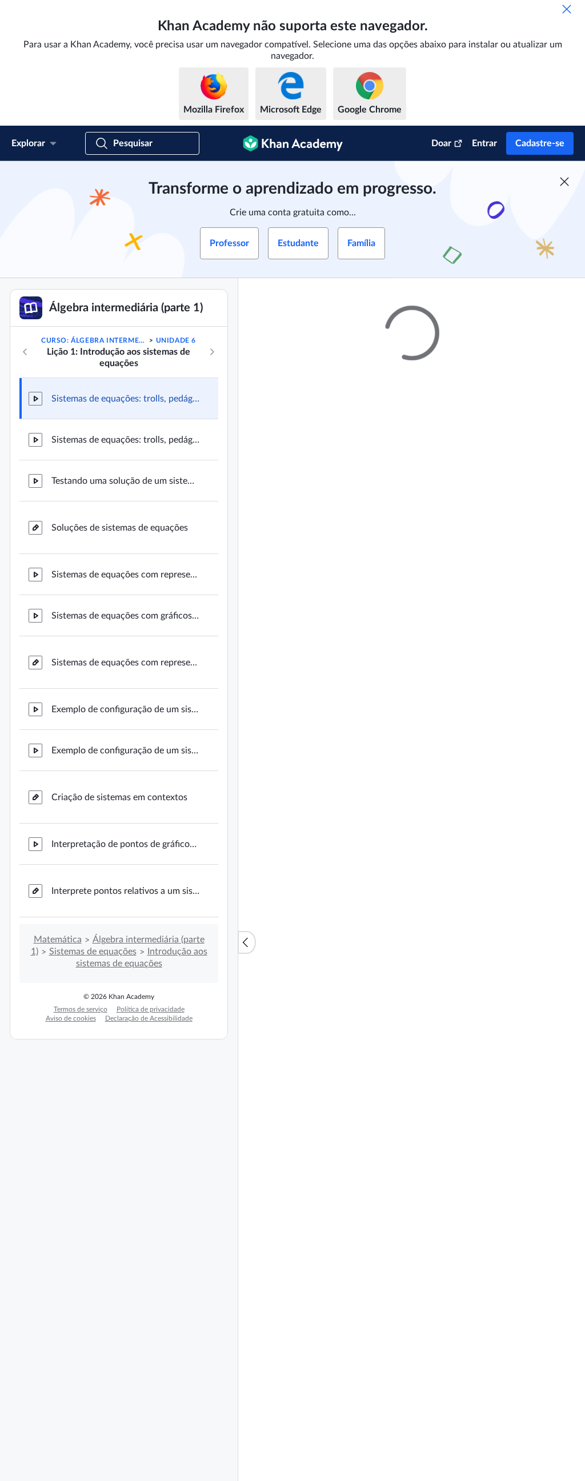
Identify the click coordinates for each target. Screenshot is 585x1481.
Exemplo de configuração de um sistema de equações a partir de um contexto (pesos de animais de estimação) (125, 709)
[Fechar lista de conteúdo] (247, 942)
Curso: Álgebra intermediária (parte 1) (94, 340)
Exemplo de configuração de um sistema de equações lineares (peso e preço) (125, 750)
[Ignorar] (567, 9)
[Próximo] (212, 352)
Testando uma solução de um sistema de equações (125, 480)
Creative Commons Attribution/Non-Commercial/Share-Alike (370, 927)
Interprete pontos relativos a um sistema (125, 891)
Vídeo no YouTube (506, 927)
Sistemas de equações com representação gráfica (125, 662)
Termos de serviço (80, 1009)
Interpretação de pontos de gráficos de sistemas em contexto (125, 844)
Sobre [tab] (291, 562)
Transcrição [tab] (339, 562)
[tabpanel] (411, 598)
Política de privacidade (151, 1009)
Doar (441, 143)
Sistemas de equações (93, 951)
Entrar (484, 143)
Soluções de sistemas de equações (119, 527)
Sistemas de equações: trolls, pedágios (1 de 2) (125, 398)
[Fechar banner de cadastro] (564, 181)
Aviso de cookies (71, 1018)
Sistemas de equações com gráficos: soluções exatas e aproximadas (125, 615)
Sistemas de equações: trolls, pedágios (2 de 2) (125, 439)
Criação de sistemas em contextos (119, 797)
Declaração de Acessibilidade (149, 1018)
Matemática (58, 939)
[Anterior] (25, 352)
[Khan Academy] (293, 143)
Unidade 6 (176, 340)
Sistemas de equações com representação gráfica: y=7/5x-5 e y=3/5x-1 (125, 574)
